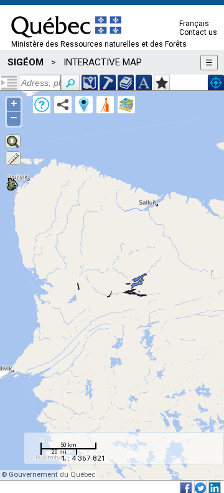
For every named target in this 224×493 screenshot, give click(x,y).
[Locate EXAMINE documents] (126, 83)
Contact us (198, 32)
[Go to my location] (216, 83)
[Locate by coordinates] (90, 83)
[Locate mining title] (108, 83)
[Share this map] (63, 104)
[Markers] (84, 104)
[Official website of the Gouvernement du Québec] (66, 42)
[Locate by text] (144, 83)
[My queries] (105, 104)
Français (194, 23)
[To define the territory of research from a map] (162, 83)
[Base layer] (126, 104)
